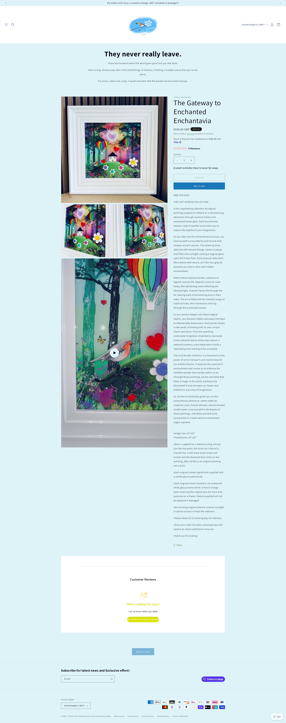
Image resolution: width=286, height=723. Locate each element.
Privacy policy (133, 716)
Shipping (190, 134)
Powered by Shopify (103, 716)
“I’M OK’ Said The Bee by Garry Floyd (81, 716)
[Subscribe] (111, 678)
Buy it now (199, 186)
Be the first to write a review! (143, 619)
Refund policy (119, 716)
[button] (6, 24)
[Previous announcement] (6, 3)
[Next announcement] (280, 3)
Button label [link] (143, 651)
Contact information (180, 716)
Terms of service (148, 716)
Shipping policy (163, 716)
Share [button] (179, 545)
